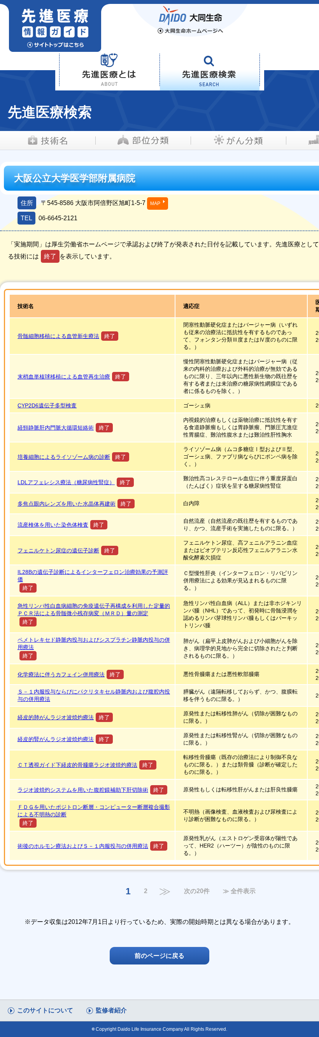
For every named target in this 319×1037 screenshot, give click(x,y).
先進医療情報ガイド (74, 28)
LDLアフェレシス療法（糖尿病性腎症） (66, 482)
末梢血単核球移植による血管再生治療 (64, 376)
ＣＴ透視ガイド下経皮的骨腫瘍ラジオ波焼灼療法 (77, 765)
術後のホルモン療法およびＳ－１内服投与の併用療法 (83, 846)
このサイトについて (45, 1010)
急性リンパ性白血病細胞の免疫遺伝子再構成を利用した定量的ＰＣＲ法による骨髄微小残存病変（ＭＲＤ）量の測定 (94, 609)
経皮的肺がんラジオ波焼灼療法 (56, 717)
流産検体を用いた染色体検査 (53, 525)
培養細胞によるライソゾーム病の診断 (64, 457)
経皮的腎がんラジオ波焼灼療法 (56, 739)
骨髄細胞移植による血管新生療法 (58, 336)
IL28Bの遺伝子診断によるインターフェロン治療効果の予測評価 (93, 575)
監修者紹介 (111, 1010)
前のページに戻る (159, 955)
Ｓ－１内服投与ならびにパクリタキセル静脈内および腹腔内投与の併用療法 (94, 695)
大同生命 (190, 20)
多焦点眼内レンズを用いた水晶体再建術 (67, 504)
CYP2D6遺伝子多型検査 (47, 405)
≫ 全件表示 (239, 891)
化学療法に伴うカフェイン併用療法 (61, 674)
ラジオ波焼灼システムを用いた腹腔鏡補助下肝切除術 (83, 790)
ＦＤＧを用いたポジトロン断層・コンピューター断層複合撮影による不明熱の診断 (94, 811)
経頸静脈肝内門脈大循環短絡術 (56, 428)
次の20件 (197, 891)
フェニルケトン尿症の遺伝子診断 (58, 550)
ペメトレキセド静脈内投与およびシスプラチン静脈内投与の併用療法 (94, 643)
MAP (155, 203)
